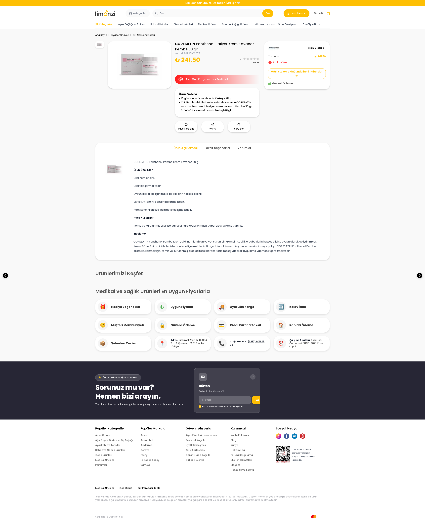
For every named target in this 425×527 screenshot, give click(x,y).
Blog (233, 440)
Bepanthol (146, 440)
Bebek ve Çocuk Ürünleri (110, 450)
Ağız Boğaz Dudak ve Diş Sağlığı (114, 440)
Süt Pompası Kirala (149, 488)
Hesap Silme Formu (242, 470)
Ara (268, 13)
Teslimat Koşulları (196, 440)
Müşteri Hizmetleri (241, 460)
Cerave (144, 450)
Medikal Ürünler (104, 460)
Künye (234, 445)
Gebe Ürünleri (103, 455)
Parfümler (101, 465)
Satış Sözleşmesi (195, 450)
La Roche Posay (149, 460)
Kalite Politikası (240, 435)
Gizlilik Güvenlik (195, 460)
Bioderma (146, 445)
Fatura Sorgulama (242, 455)
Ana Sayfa (101, 35)
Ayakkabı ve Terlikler (107, 445)
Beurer (144, 435)
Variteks (145, 465)
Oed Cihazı (125, 488)
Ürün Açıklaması (186, 148)
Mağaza (235, 465)
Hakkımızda (238, 450)
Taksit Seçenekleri (217, 148)
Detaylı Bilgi (223, 98)
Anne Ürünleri (103, 435)
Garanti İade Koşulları (199, 455)
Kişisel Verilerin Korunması (201, 435)
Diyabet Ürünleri (120, 35)
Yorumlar (244, 148)
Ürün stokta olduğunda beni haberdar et (297, 73)
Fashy (143, 455)
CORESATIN (185, 43)
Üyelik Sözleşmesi (196, 445)
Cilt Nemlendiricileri (144, 35)
